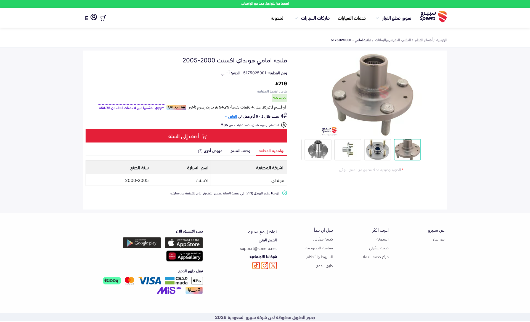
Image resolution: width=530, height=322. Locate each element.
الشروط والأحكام (319, 256)
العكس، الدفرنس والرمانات (393, 39)
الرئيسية (441, 39)
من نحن (438, 239)
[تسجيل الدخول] (94, 18)
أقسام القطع (424, 39)
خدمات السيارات (352, 17)
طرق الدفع (324, 265)
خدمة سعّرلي (379, 247)
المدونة (278, 17)
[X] (273, 265)
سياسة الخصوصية (319, 247)
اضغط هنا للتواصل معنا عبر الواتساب (265, 3)
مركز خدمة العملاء (375, 256)
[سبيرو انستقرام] (264, 265)
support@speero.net (258, 248)
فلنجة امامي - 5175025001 (351, 39)
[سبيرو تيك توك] (256, 265)
